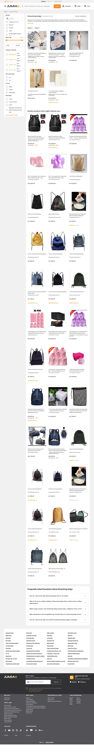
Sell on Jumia (9, 1)
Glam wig (70, 656)
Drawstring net (50, 640)
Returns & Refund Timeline (10, 717)
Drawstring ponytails (31, 635)
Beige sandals (50, 643)
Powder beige (29, 645)
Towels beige (50, 645)
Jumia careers (29, 699)
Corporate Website (30, 701)
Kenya (78, 698)
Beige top (70, 635)
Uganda (79, 703)
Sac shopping (71, 663)
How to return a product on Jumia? (13, 710)
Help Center (7, 698)
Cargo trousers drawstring (12, 643)
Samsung (28, 735)
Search (57, 6)
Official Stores (29, 711)
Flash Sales (29, 713)
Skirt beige (8, 638)
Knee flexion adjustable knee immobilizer (78, 658)
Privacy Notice (29, 704)
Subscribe (56, 682)
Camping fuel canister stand (12, 663)
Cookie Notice (29, 709)
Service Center (7, 705)
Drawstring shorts (30, 640)
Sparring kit (8, 656)
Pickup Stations (8, 720)
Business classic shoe (73, 661)
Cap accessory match (31, 663)
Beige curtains (50, 633)
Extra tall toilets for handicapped (76, 651)
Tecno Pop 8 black (72, 648)
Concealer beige (9, 645)
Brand (29, 28)
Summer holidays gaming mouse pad (56, 661)
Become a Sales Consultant (54, 701)
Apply (21, 37)
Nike (16, 735)
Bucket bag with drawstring (33, 643)
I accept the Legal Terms (34, 691)
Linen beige (50, 638)
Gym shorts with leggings (53, 663)
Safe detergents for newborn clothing (35, 656)
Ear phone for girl (30, 658)
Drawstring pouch (72, 633)
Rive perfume (9, 661)
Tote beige (8, 648)
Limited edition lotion (52, 656)
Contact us (7, 699)
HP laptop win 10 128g (11, 658)
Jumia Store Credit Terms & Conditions (35, 706)
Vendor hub (51, 699)
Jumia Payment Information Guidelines (36, 708)
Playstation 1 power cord (53, 653)
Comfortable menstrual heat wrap (34, 661)
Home (5, 11)
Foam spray (29, 648)
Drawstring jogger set (73, 640)
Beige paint (29, 633)
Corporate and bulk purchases (11, 712)
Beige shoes (9, 635)
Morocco (79, 699)
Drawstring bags (10, 633)
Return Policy (7, 718)
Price (36, 28)
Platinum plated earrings (74, 653)
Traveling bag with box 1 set (54, 651)
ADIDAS (6, 735)
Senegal (79, 701)
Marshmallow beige (72, 643)
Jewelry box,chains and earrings (34, 653)
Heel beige (49, 635)
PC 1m (7, 653)
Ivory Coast (71, 703)
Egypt (71, 699)
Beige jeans (70, 645)
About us (28, 698)
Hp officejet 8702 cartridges (33, 651)
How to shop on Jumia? (10, 707)
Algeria (71, 698)
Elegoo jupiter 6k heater (53, 648)
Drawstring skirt (30, 638)
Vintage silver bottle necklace (13, 651)
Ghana (71, 701)
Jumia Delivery (7, 722)
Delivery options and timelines (11, 708)
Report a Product (8, 713)
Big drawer (8, 640)
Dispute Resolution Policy (10, 715)
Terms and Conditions (31, 703)
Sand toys (49, 658)
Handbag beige (71, 638)
